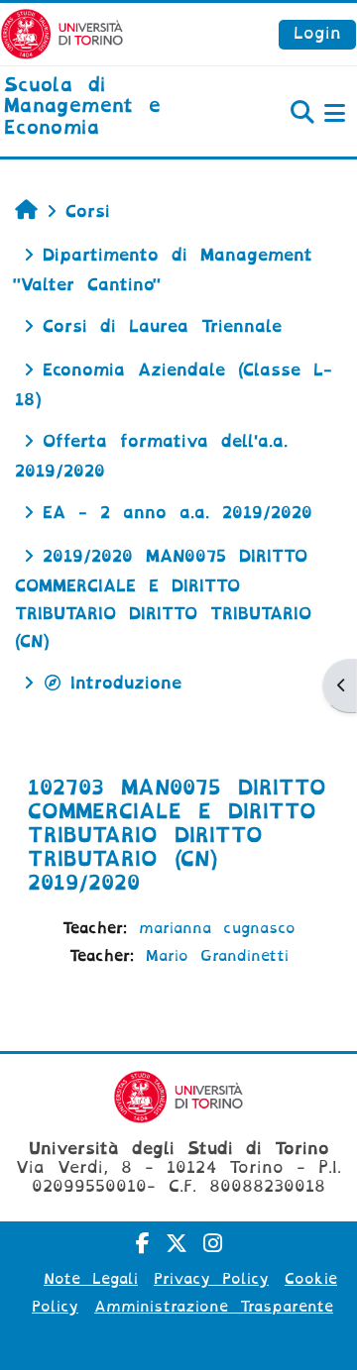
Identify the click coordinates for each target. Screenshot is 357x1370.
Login (317, 33)
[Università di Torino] (62, 33)
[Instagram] (212, 1243)
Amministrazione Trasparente (213, 1307)
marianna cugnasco (217, 928)
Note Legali (91, 1279)
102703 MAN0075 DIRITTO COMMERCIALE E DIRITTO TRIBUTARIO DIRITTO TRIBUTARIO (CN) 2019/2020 (177, 835)
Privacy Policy (211, 1279)
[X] (176, 1243)
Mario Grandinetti (217, 956)
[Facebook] (143, 1243)
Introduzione (125, 683)
